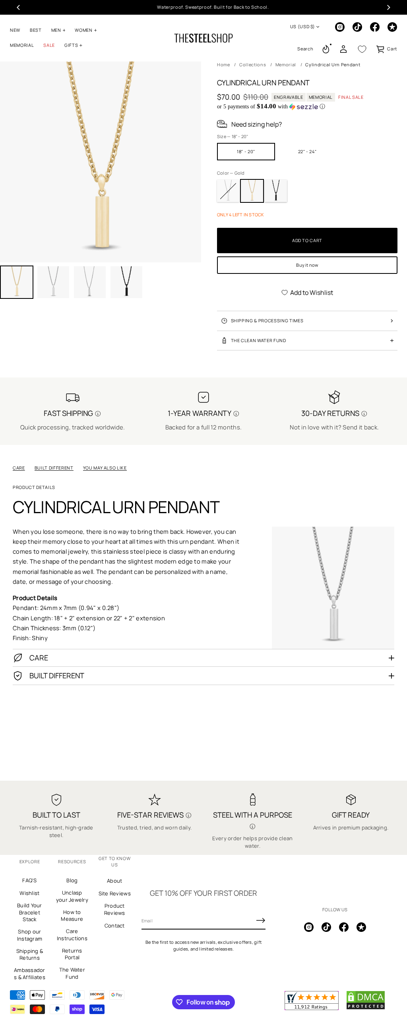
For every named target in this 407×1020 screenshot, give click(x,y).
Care (19, 468)
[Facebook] (375, 27)
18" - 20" (246, 151)
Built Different (54, 468)
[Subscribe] (261, 920)
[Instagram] (340, 27)
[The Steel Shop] (203, 38)
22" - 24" (307, 151)
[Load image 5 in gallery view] (126, 282)
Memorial (285, 64)
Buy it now (307, 265)
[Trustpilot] (392, 27)
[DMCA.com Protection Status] (366, 1008)
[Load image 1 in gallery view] (17, 282)
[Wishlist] (362, 49)
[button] (305, 49)
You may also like (105, 468)
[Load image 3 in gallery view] (90, 282)
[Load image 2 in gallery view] (53, 282)
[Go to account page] (343, 49)
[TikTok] (357, 27)
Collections (252, 64)
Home (223, 64)
